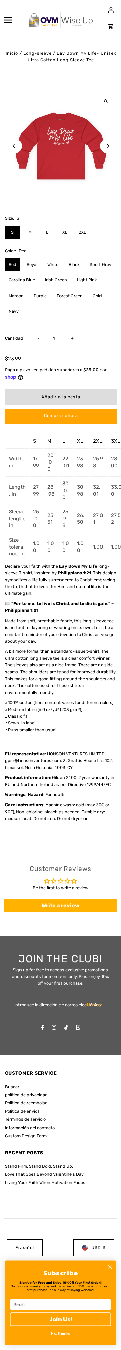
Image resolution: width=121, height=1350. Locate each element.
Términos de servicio (25, 1119)
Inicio (12, 53)
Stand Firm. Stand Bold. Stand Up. (39, 1166)
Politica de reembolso (26, 1102)
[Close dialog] (110, 1266)
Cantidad (14, 338)
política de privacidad (26, 1094)
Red (12, 264)
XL (64, 232)
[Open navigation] (13, 20)
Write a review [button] (60, 905)
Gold (97, 295)
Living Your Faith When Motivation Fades (45, 1182)
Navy (14, 311)
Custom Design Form (26, 1135)
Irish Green (56, 279)
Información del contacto (30, 1127)
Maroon (16, 295)
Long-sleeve (37, 53)
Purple (40, 295)
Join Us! (60, 1319)
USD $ (98, 1247)
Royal (32, 264)
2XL (82, 232)
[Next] (107, 145)
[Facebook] (42, 1028)
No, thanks (60, 1333)
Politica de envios (22, 1111)
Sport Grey (100, 264)
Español (24, 1247)
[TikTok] (66, 1028)
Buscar (12, 1086)
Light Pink (87, 279)
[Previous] (14, 145)
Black (74, 264)
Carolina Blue (22, 279)
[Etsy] (78, 1028)
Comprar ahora (61, 415)
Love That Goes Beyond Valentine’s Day (44, 1174)
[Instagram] (54, 1028)
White (52, 264)
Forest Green (70, 295)
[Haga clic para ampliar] (106, 101)
